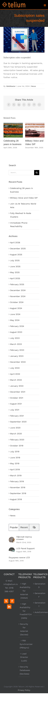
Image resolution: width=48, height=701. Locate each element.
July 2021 (14, 410)
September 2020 (18, 422)
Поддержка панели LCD (19, 557)
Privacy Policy (24, 690)
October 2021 (16, 398)
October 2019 (16, 445)
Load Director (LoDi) (24, 657)
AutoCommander (39, 612)
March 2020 (16, 433)
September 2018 (18, 493)
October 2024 (16, 302)
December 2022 (18, 362)
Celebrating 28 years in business (13, 130)
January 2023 (16, 356)
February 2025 (17, 284)
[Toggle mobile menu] (45, 5)
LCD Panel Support (25, 548)
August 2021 (16, 404)
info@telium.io (10, 584)
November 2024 (17, 296)
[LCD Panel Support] (12, 549)
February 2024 (17, 326)
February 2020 (17, 439)
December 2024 (18, 290)
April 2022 (15, 374)
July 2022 (15, 368)
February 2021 (17, 416)
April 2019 (15, 469)
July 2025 (15, 260)
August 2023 (16, 332)
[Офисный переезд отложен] (12, 538)
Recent (24, 527)
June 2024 (15, 314)
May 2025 (15, 272)
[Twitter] (6, 601)
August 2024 (16, 308)
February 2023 (17, 350)
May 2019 (14, 463)
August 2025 (16, 254)
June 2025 (15, 266)
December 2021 (17, 392)
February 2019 (17, 481)
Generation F (39, 595)
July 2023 (15, 338)
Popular (14, 527)
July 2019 (14, 451)
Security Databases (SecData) (24, 670)
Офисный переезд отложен (24, 538)
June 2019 (15, 457)
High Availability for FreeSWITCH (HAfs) (24, 611)
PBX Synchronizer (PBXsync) (24, 644)
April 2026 (15, 242)
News (33, 86)
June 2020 (15, 428)
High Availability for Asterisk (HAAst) (24, 591)
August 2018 (16, 499)
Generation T (39, 604)
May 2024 (14, 320)
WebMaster (11, 86)
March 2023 (16, 344)
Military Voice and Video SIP (35, 130)
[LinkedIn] (9, 606)
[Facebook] (12, 601)
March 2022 (16, 380)
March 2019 (15, 475)
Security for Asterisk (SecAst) (24, 629)
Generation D (39, 585)
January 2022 (16, 386)
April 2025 (15, 278)
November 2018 (17, 487)
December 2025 (18, 248)
